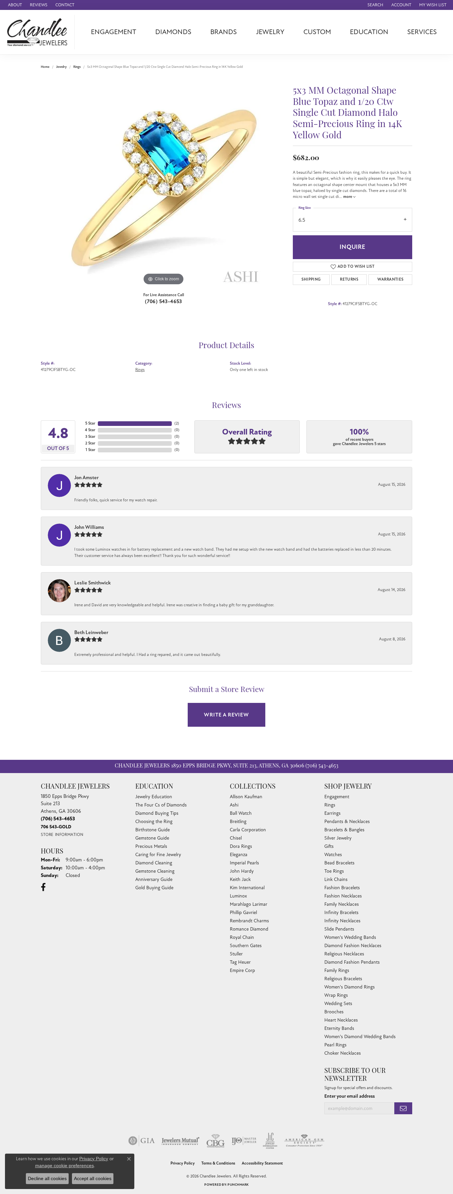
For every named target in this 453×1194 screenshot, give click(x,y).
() (176, 423)
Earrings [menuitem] (332, 813)
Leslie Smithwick (92, 583)
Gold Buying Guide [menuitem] (154, 888)
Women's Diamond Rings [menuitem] (349, 987)
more (348, 196)
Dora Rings (241, 846)
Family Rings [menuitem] (336, 970)
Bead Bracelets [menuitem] (339, 863)
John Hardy (242, 871)
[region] (163, 187)
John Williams (89, 527)
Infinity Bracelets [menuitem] (341, 912)
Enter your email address (349, 1096)
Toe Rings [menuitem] (334, 871)
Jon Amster (86, 478)
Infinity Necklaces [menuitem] (342, 921)
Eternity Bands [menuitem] (339, 1028)
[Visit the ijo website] (243, 1140)
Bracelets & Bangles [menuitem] (344, 830)
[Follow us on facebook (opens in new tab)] (43, 887)
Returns (349, 279)
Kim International (247, 888)
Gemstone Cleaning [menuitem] (154, 871)
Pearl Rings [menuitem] (335, 1045)
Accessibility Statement (262, 1163)
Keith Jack (240, 879)
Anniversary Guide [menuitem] (153, 879)
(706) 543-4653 (163, 301)
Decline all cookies (47, 1178)
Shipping (311, 279)
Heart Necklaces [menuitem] (341, 1020)
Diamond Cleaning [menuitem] (153, 863)
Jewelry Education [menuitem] (153, 797)
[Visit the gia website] (141, 1140)
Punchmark (237, 1185)
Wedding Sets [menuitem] (338, 1003)
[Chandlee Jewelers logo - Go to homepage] (39, 32)
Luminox (238, 896)
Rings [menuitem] (329, 805)
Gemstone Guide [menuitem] (152, 838)
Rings (77, 67)
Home (45, 67)
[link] (14, 5)
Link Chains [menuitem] (336, 879)
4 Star (90, 430)
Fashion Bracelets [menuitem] (342, 888)
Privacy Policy (182, 1163)
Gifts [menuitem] (329, 846)
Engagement (113, 32)
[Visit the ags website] (304, 1140)
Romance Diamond (249, 929)
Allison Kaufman (246, 797)
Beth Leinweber (91, 632)
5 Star (90, 423)
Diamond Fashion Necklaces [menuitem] (352, 945)
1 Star (90, 449)
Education (369, 32)
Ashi (234, 805)
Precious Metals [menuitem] (151, 846)
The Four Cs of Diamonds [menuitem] (161, 805)
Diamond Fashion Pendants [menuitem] (352, 962)
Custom (317, 32)
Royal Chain (242, 937)
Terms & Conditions (218, 1163)
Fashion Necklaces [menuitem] (343, 896)
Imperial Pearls (244, 863)
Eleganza (238, 854)
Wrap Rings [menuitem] (336, 995)
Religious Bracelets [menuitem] (343, 979)
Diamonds (173, 32)
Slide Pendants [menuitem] (339, 929)
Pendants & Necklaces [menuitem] (347, 821)
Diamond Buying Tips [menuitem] (156, 813)
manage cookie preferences (64, 1165)
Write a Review (226, 715)
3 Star (90, 436)
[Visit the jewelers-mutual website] (181, 1140)
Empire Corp (242, 970)
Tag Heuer (240, 962)
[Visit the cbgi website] (215, 1140)
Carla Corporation (248, 830)
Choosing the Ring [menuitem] (153, 821)
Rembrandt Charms (249, 921)
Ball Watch (241, 813)
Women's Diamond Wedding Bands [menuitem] (360, 1036)
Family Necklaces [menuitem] (341, 904)
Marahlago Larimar (248, 904)
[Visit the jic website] (270, 1140)
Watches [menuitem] (333, 854)
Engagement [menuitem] (336, 797)
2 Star (90, 443)
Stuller (236, 954)
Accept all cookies (92, 1178)
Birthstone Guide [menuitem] (152, 830)
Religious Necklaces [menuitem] (344, 954)
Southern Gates (246, 945)
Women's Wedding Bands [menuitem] (350, 937)
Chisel (236, 838)
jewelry (61, 67)
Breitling (238, 821)
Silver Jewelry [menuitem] (338, 838)
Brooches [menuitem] (334, 1012)
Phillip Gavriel (243, 912)
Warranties (390, 279)
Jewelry (270, 32)
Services (422, 32)
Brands (223, 32)
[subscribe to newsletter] (403, 1108)
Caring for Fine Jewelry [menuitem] (158, 854)
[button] (374, 5)
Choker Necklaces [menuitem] (342, 1053)
